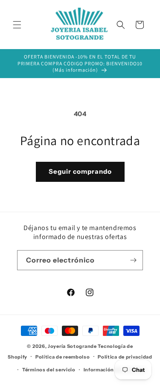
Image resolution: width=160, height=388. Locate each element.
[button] (17, 24)
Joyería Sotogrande (72, 346)
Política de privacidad (125, 357)
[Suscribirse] (133, 260)
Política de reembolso (62, 357)
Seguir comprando (80, 171)
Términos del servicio (49, 370)
